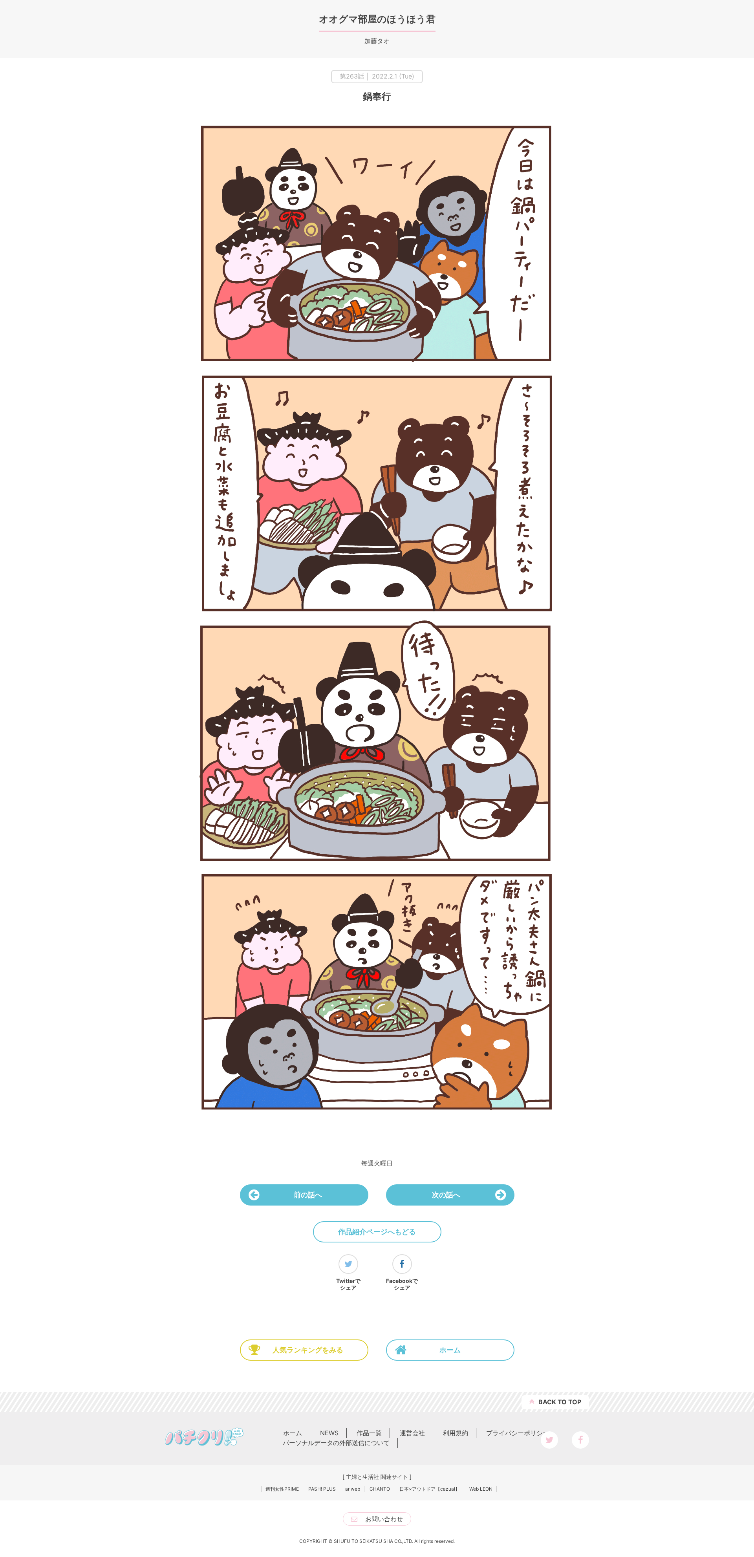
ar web (352, 1489)
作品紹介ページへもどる (377, 1232)
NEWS (329, 1433)
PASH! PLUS (322, 1489)
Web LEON (480, 1489)
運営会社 (412, 1433)
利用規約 (455, 1433)
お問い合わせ (384, 1519)
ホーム (450, 1350)
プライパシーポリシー (517, 1433)
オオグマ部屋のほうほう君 (377, 19)
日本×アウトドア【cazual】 (429, 1489)
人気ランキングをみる (308, 1350)
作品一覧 (369, 1433)
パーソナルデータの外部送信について (336, 1443)
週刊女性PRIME (282, 1489)
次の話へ (446, 1195)
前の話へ (308, 1195)
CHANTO (380, 1489)
